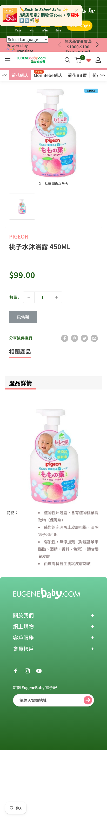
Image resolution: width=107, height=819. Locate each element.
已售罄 (23, 317)
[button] (97, 44)
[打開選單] (7, 60)
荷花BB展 (77, 75)
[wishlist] (88, 60)
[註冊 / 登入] (98, 60)
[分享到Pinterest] (74, 338)
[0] (78, 60)
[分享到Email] (94, 338)
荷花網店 (20, 75)
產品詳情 (20, 383)
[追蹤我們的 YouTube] (39, 670)
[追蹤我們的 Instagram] (27, 670)
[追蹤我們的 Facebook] (15, 670)
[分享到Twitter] (84, 338)
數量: (14, 297)
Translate (24, 51)
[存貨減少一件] (28, 297)
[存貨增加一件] (56, 297)
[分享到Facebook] (64, 338)
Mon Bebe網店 (48, 75)
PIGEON (19, 236)
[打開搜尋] (67, 60)
